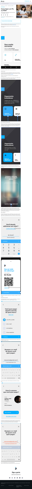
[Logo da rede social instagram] (12, 478)
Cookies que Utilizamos (26, 485)
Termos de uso (2, 485)
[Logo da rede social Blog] (22, 478)
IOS (15, 24)
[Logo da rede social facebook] (10, 478)
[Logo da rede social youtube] (17, 478)
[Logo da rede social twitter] (15, 478)
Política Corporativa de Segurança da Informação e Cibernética (19, 486)
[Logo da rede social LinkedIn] (20, 478)
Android (13, 24)
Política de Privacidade (11, 485)
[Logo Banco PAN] (2, 1)
